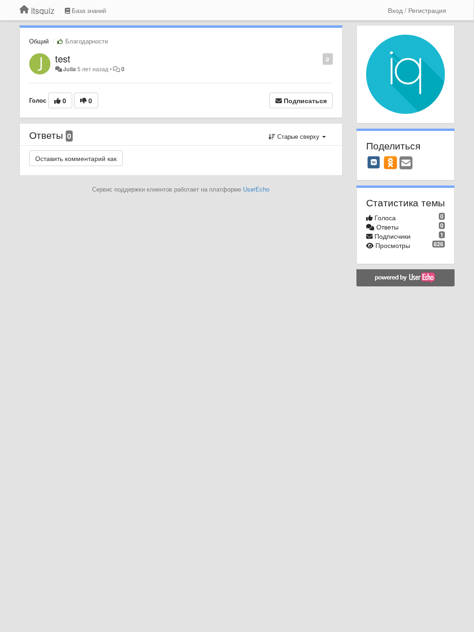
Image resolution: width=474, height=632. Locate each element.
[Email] (405, 163)
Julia (69, 69)
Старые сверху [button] (298, 136)
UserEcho (256, 189)
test (62, 58)
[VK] (374, 162)
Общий (39, 41)
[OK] (390, 162)
